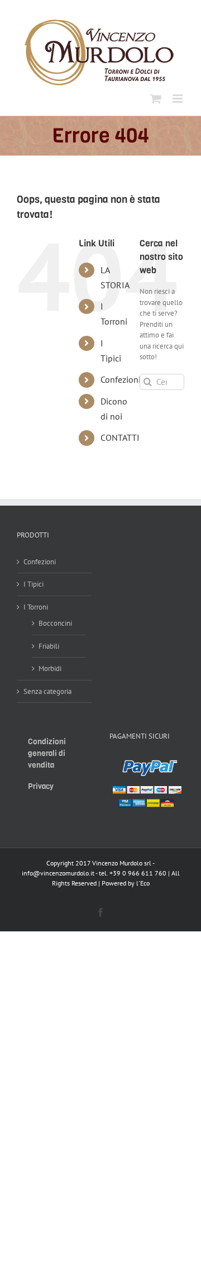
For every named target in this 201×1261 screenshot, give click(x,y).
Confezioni (120, 379)
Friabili (49, 646)
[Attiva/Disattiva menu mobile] (178, 98)
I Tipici (33, 584)
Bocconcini (55, 623)
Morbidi (50, 668)
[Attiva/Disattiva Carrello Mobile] (155, 98)
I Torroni (35, 607)
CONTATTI (120, 437)
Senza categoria (47, 691)
